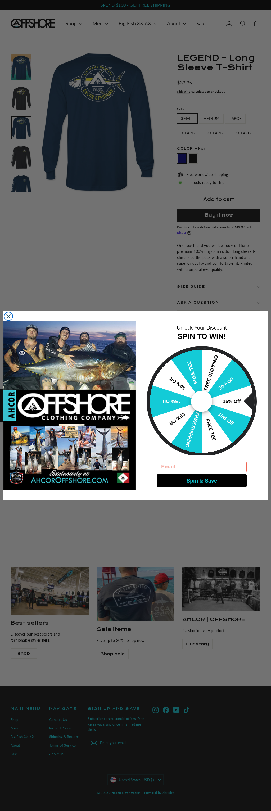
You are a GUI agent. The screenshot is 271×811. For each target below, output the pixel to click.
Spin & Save (202, 481)
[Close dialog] (8, 316)
